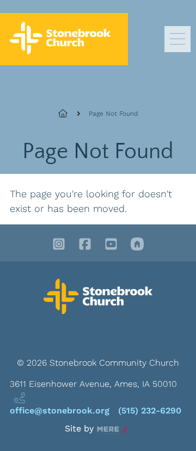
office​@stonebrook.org (59, 410)
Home (69, 113)
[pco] (137, 245)
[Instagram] (58, 245)
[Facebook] (84, 245)
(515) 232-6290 (149, 410)
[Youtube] (111, 245)
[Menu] (177, 39)
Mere (107, 429)
